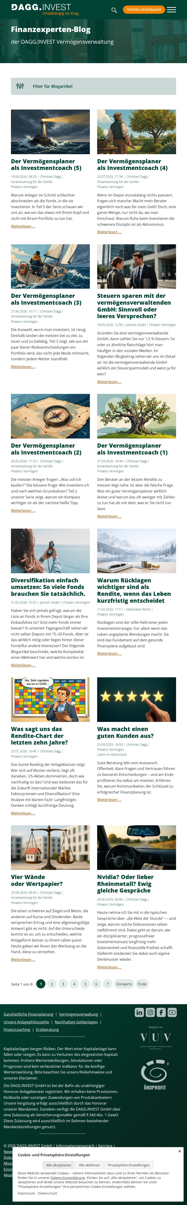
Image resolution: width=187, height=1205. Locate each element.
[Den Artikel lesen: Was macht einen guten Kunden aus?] (136, 699)
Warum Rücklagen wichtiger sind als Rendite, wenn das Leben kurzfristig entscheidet (134, 590)
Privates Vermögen (24, 187)
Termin (144, 9)
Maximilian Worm (138, 609)
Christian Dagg (50, 176)
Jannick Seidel (136, 325)
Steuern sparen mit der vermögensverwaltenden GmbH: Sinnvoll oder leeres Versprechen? (134, 306)
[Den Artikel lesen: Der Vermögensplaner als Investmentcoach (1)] (136, 416)
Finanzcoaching (17, 1029)
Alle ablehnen (89, 1165)
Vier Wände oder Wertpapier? (37, 880)
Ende (142, 984)
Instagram (150, 1012)
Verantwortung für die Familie (32, 182)
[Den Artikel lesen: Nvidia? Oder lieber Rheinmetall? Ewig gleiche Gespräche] (136, 847)
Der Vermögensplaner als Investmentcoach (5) (46, 164)
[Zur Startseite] (45, 10)
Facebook (161, 1012)
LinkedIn (139, 1012)
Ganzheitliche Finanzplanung (28, 1014)
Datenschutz (47, 1193)
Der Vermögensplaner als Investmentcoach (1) (132, 449)
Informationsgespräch (75, 1145)
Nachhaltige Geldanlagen (76, 1022)
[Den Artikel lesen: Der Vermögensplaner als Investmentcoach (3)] (50, 266)
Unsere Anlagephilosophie (26, 1022)
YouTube (172, 1012)
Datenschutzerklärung (68, 1177)
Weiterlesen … (23, 226)
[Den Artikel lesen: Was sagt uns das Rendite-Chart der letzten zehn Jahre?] (50, 699)
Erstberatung (47, 1029)
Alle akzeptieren (58, 1165)
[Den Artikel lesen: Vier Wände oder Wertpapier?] (50, 847)
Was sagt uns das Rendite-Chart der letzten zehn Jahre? (39, 735)
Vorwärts (124, 984)
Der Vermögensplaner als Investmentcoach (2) (46, 449)
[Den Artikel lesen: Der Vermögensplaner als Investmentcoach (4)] (136, 132)
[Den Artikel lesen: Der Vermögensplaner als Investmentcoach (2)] (50, 416)
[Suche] (114, 11)
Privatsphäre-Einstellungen (129, 1165)
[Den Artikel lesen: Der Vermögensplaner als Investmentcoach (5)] (50, 132)
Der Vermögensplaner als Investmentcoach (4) (132, 164)
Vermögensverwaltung (78, 1014)
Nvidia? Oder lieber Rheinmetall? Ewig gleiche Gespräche (125, 883)
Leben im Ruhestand (112, 754)
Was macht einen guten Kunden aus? (125, 732)
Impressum (26, 1193)
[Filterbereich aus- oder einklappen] (20, 86)
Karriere (105, 1145)
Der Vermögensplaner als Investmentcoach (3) (46, 299)
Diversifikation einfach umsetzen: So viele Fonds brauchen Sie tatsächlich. (48, 586)
